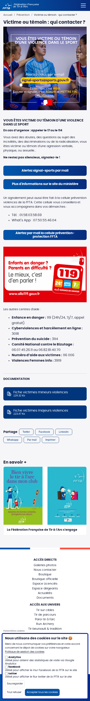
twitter (12, 673)
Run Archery (45, 624)
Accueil (7, 15)
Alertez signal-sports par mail (45, 170)
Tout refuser (14, 692)
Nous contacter (45, 569)
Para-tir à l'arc (45, 619)
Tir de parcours (45, 614)
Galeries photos (45, 565)
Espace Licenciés (45, 583)
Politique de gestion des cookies (24, 651)
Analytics (14, 657)
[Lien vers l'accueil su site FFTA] (21, 5)
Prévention (23, 15)
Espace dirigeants (45, 588)
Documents (45, 597)
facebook (14, 667)
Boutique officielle (45, 579)
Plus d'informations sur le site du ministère (45, 184)
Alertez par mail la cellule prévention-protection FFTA (45, 235)
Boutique (45, 574)
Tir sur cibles (45, 610)
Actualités (45, 593)
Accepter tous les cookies (42, 692)
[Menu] (83, 4)
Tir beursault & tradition (45, 628)
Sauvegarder (15, 683)
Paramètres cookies (14, 631)
